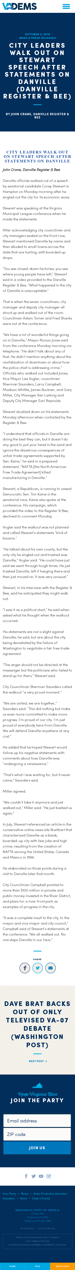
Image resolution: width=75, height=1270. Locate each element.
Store (23, 1198)
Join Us (37, 1147)
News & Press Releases (37, 38)
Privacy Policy (27, 1228)
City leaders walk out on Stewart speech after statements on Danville (38, 156)
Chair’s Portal (41, 1198)
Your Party (9, 1193)
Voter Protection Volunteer (50, 1193)
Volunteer (9, 1198)
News (24, 1193)
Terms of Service (46, 1228)
